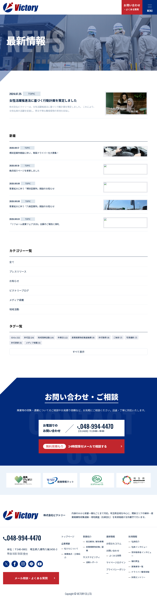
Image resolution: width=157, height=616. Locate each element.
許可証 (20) (29, 337)
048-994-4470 (24, 537)
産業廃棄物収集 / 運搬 (95, 548)
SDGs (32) (15, 337)
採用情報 (132, 536)
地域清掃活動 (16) (46, 337)
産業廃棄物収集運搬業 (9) (83, 337)
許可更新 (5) (16, 342)
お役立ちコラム (113, 543)
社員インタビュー (139, 546)
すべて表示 (78, 351)
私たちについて (71, 548)
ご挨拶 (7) (117, 337)
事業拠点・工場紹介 (72, 555)
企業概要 (65, 543)
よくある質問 (115, 555)
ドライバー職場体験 (140, 571)
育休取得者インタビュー (141, 554)
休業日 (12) (63, 337)
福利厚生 (135, 561)
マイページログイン (116, 562)
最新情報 (110, 536)
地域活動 (14, 309)
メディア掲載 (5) (33, 342)
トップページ (67, 536)
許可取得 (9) (104, 337)
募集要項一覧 (137, 566)
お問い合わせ (132, 7)
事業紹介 (87, 536)
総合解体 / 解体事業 (95, 541)
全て (11, 262)
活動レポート (92, 562)
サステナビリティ (91, 557)
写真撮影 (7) (131, 337)
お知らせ (14, 281)
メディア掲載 (16, 300)
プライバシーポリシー (116, 571)
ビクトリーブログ (19, 290)
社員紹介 (135, 541)
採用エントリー (138, 577)
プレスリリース (17, 271)
